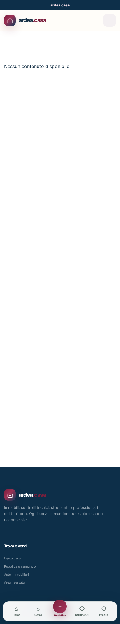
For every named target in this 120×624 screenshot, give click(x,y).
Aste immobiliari (16, 575)
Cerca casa (12, 558)
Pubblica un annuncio (20, 566)
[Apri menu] (109, 20)
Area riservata (14, 582)
